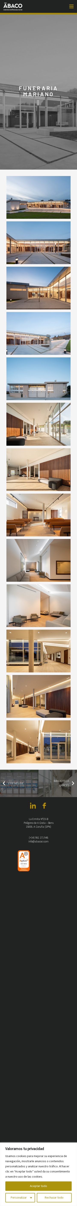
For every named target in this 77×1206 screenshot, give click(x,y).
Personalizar (19, 1198)
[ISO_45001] (53, 1010)
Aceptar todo (38, 1186)
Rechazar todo (54, 1198)
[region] (38, 1174)
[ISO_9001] (24, 860)
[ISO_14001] (38, 1010)
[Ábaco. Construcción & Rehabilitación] (12, 6)
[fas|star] (33, 806)
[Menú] (71, 6)
